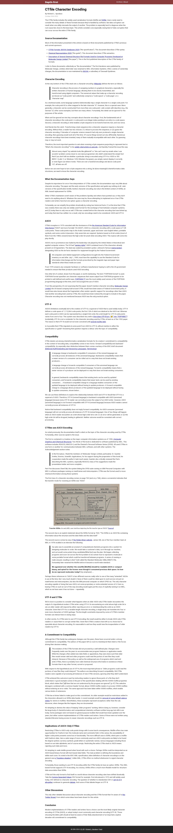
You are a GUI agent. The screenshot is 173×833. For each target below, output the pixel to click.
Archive (119, 2)
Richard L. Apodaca (92, 829)
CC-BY (83, 829)
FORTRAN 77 (80, 279)
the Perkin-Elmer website (82, 540)
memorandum (116, 248)
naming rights (80, 245)
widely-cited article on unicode (86, 147)
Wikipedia (97, 84)
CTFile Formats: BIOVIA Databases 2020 (63, 50)
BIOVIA (85, 71)
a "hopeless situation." (63, 758)
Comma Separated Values (61, 777)
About (125, 2)
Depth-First (51, 2)
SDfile (104, 20)
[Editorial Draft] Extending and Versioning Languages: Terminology (71, 349)
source (111, 528)
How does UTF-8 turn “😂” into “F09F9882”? (110, 317)
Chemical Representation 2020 (60, 53)
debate (72, 782)
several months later (98, 322)
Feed (100, 829)
